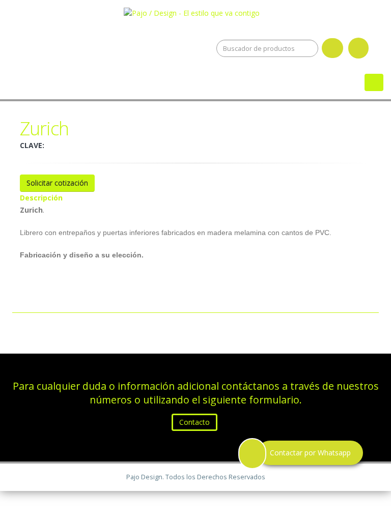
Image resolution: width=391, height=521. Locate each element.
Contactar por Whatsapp (310, 452)
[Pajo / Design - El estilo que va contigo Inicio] (195, 11)
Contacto (194, 422)
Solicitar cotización (57, 183)
